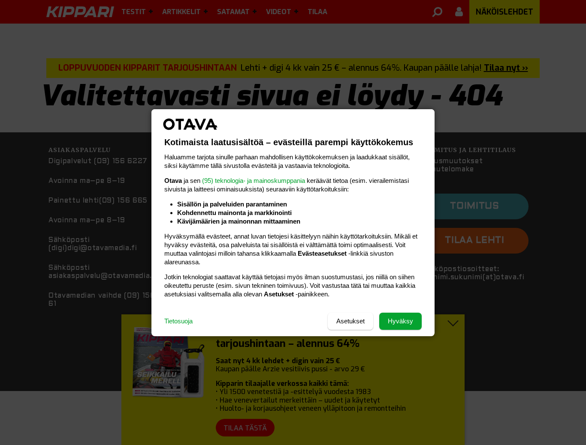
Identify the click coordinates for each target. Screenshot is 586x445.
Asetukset (350, 321)
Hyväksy (400, 321)
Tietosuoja (178, 321)
